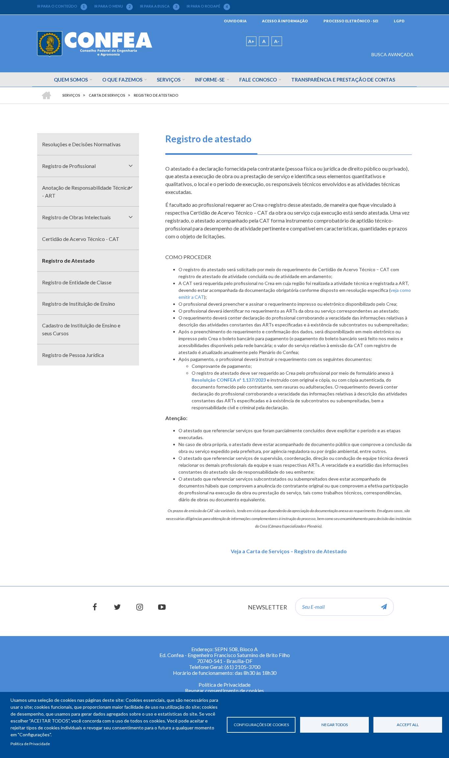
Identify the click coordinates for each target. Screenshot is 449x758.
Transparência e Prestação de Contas (343, 80)
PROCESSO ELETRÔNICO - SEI (350, 21)
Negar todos (334, 724)
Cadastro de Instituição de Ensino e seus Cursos (81, 329)
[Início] (94, 43)
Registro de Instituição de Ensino (78, 303)
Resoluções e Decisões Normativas (81, 144)
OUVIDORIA (235, 21)
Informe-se (210, 80)
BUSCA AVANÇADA (392, 54)
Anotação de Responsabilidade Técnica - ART (86, 191)
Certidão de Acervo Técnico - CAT (80, 239)
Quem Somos (71, 80)
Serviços (168, 80)
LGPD (399, 21)
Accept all (408, 724)
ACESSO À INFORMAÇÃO (285, 21)
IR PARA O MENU (112, 6)
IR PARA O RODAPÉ (207, 6)
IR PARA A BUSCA (158, 6)
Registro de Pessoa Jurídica (73, 355)
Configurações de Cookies (261, 724)
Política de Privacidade (30, 743)
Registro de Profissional (69, 166)
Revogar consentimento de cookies (224, 690)
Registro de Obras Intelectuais (76, 217)
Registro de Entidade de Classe (76, 282)
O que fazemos (122, 80)
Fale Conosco (258, 80)
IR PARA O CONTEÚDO (61, 6)
